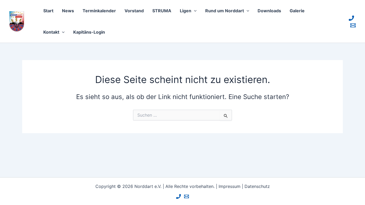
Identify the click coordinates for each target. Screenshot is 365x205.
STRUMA (161, 10)
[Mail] (353, 25)
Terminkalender (99, 10)
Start (48, 10)
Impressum (229, 186)
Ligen (185, 10)
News (68, 10)
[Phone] (351, 18)
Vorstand (134, 10)
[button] (194, 10)
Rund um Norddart (224, 10)
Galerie (297, 10)
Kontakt (51, 32)
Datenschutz (257, 186)
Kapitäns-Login (89, 32)
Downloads (269, 10)
